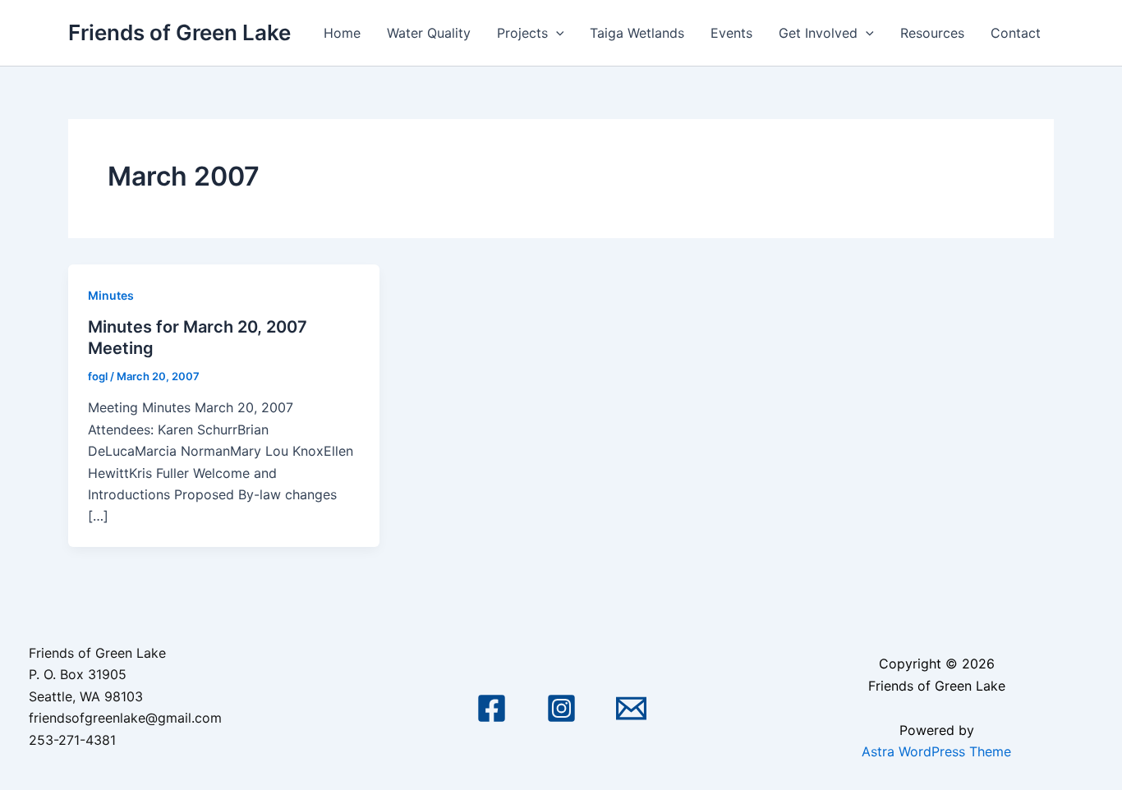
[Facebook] (491, 708)
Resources (932, 33)
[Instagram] (561, 708)
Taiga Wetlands (637, 33)
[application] (556, 33)
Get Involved (818, 33)
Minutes (111, 295)
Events (731, 33)
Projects (522, 33)
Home (342, 33)
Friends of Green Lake (179, 32)
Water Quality (429, 33)
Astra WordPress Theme (936, 751)
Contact (1016, 33)
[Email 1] (631, 708)
